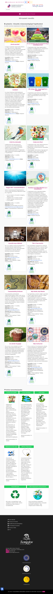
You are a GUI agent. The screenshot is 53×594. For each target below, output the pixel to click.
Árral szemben (26, 392)
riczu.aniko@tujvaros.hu (33, 59)
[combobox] (15, 9)
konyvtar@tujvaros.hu (14, 552)
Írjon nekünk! (12, 519)
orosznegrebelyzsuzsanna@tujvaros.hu (14, 207)
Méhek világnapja (26, 446)
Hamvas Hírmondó (13, 521)
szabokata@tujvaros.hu (10, 61)
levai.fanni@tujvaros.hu (13, 257)
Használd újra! (15, 486)
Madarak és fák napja (11, 446)
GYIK (9, 529)
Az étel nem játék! (11, 392)
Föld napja (41, 392)
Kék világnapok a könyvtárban (38, 486)
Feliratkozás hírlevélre (14, 525)
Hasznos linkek (12, 527)
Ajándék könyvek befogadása (15, 523)
